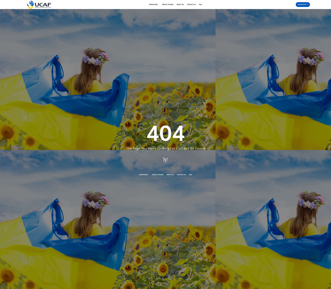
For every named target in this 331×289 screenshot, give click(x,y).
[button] (303, 4)
